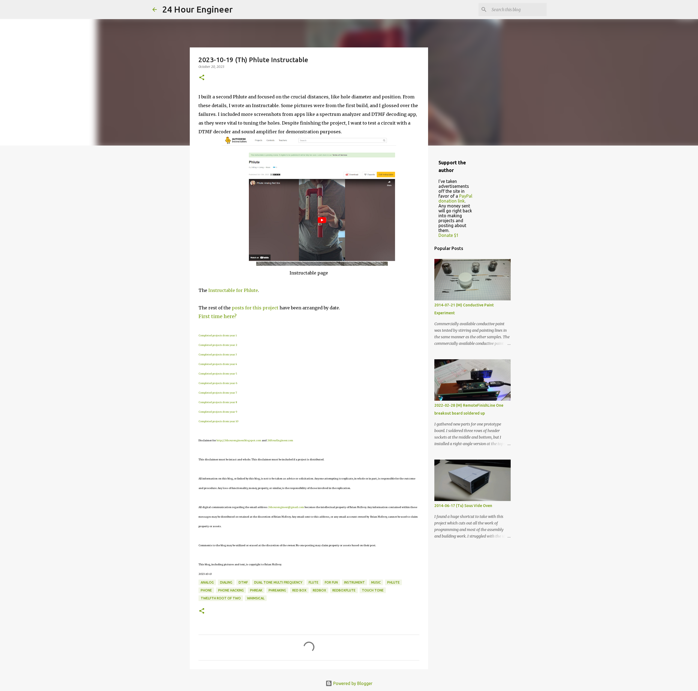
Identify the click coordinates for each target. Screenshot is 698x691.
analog (207, 582)
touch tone (373, 590)
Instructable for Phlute (233, 290)
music (376, 582)
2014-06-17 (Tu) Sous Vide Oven (463, 505)
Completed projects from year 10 (218, 421)
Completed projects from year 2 (217, 344)
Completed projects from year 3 (217, 354)
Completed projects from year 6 (217, 383)
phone (206, 590)
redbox (319, 590)
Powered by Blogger (352, 683)
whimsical (255, 598)
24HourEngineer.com (280, 440)
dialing (226, 582)
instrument (354, 582)
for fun (331, 582)
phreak (256, 590)
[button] (201, 78)
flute (313, 582)
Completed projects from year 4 (217, 364)
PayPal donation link (455, 198)
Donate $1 (448, 235)
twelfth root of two (221, 598)
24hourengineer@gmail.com (286, 507)
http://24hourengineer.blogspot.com (238, 440)
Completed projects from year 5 (217, 373)
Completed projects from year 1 (217, 335)
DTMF (243, 582)
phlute (393, 582)
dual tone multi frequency (278, 582)
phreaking (277, 590)
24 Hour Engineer (197, 9)
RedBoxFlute (344, 590)
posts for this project (255, 307)
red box (299, 590)
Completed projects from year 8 (217, 402)
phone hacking (231, 590)
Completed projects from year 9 (217, 411)
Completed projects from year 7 (217, 392)
